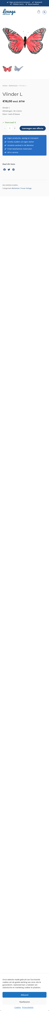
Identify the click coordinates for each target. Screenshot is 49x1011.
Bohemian (13, 85)
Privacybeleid (27, 1007)
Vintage (29, 188)
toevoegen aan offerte (32, 128)
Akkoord (24, 995)
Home (5, 85)
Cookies (17, 1007)
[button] (44, 12)
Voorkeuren (24, 1002)
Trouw (22, 188)
